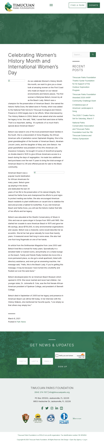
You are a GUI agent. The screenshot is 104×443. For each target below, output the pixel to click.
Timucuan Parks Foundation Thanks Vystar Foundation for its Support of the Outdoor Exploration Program (84, 83)
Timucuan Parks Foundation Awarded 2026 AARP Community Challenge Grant (84, 97)
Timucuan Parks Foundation (38, 439)
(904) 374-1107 (40, 392)
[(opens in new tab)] (77, 419)
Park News (21, 322)
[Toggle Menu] (51, 5)
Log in (85, 439)
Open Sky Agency (76, 439)
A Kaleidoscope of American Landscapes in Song (82, 108)
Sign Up (62, 367)
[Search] (93, 54)
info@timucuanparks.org (59, 392)
